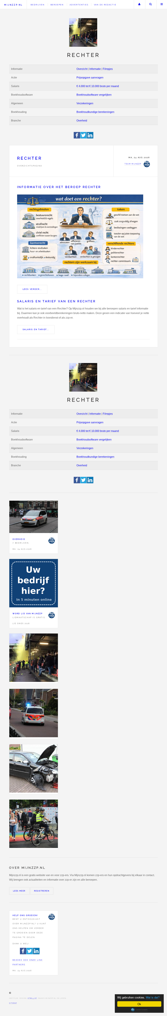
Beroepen (57, 5)
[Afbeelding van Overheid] (33, 517)
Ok (139, 1004)
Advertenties (79, 5)
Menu (162, 4)
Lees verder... (32, 289)
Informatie (95, 69)
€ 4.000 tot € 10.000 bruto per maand (97, 86)
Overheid (81, 120)
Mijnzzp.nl (13, 5)
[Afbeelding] (33, 658)
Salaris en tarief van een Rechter (56, 301)
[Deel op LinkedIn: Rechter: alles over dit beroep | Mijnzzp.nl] (90, 137)
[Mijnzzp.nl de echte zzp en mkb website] (83, 32)
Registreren (41, 891)
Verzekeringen (84, 103)
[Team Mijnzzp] (51, 541)
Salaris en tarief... (36, 329)
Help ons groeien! (25, 915)
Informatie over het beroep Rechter (59, 187)
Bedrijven (37, 5)
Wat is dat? (152, 997)
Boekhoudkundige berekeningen (95, 112)
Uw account (139, 4)
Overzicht (81, 69)
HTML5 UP (32, 998)
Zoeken (150, 4)
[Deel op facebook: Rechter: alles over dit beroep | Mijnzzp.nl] (77, 137)
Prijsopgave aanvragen (89, 77)
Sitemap (13, 1003)
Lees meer (19, 891)
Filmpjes (108, 69)
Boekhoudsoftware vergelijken (94, 94)
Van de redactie (105, 5)
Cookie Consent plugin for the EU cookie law (139, 1009)
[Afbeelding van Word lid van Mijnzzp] (33, 584)
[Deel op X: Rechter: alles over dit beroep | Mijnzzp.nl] (83, 137)
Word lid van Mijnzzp (28, 613)
